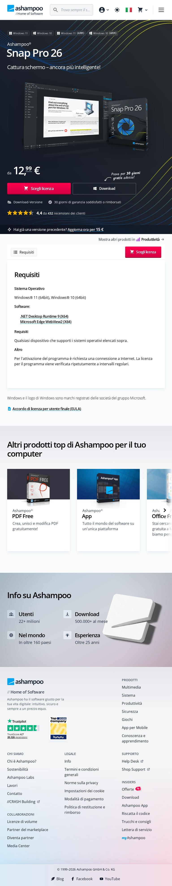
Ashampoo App (135, 805)
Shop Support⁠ (133, 769)
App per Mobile (135, 727)
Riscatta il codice (136, 813)
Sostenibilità (17, 769)
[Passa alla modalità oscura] (117, 9)
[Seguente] (164, 510)
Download (107, 188)
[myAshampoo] (104, 9)
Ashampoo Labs (20, 777)
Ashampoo (133, 838)
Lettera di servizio (137, 829)
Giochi (127, 719)
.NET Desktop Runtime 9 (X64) (44, 316)
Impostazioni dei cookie (84, 790)
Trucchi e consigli (136, 821)
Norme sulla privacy (81, 782)
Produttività (132, 703)
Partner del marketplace (27, 829)
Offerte (131, 789)
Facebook (84, 878)
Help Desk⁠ (130, 761)
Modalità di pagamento (84, 798)
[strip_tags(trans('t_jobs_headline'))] (58, 728)
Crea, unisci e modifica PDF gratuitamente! (35, 526)
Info (67, 761)
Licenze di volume (22, 821)
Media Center (18, 845)
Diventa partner (20, 837)
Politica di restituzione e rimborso (84, 810)
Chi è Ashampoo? (21, 761)
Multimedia (131, 687)
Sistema (128, 695)
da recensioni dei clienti (61, 213)
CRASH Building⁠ (21, 801)
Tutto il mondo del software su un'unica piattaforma (108, 526)
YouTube (112, 878)
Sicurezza (130, 711)
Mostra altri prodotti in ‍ (129, 239)
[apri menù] (161, 9)
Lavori (12, 785)
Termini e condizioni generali (81, 772)
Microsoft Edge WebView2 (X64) (45, 321)
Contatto (14, 793)
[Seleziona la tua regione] (128, 9)
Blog (60, 878)
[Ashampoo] (25, 681)
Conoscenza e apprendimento (135, 738)
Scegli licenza (42, 188)
